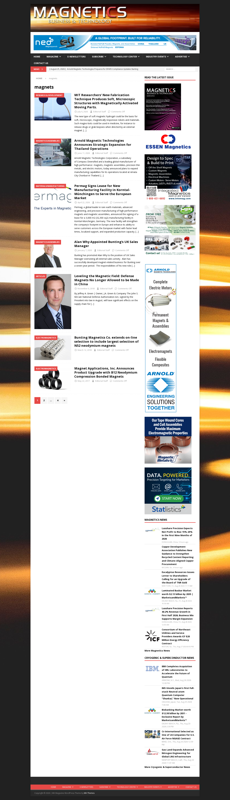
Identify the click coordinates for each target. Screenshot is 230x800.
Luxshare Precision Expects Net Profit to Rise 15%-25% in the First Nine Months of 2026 (177, 533)
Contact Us (41, 63)
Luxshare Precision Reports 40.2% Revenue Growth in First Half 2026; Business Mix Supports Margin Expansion (178, 613)
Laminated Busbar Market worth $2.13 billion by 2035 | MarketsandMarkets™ (177, 594)
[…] (84, 130)
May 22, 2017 (84, 380)
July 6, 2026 (83, 111)
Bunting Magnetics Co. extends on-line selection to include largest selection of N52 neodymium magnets (106, 341)
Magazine (52, 56)
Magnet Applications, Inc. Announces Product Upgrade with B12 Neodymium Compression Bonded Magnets (105, 372)
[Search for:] (180, 69)
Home (37, 56)
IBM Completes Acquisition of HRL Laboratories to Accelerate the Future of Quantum (177, 671)
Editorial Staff (99, 111)
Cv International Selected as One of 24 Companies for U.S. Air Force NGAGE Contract (178, 735)
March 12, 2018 (85, 350)
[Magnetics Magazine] (115, 30)
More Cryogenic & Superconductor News (167, 767)
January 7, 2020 (85, 250)
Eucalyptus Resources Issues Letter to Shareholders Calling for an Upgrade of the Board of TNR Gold (178, 577)
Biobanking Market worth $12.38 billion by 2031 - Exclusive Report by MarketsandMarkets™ (176, 715)
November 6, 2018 (86, 288)
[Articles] (52, 301)
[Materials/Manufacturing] (52, 197)
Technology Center (125, 56)
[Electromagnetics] (52, 347)
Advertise (181, 56)
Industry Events (156, 56)
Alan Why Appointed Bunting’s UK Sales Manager (106, 244)
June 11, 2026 (84, 153)
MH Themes (89, 793)
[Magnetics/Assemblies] (52, 152)
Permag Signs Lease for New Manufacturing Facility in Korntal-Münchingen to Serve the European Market (102, 192)
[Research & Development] (52, 106)
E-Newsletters (76, 56)
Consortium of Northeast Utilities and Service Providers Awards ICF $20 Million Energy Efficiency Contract (176, 636)
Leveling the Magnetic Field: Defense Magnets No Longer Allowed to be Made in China (106, 280)
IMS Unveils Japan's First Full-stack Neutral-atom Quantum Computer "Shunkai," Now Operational (178, 693)
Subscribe (98, 56)
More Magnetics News (157, 650)
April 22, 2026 (84, 202)
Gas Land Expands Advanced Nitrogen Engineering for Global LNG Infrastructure (178, 753)
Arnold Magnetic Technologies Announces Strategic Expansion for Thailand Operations (102, 144)
